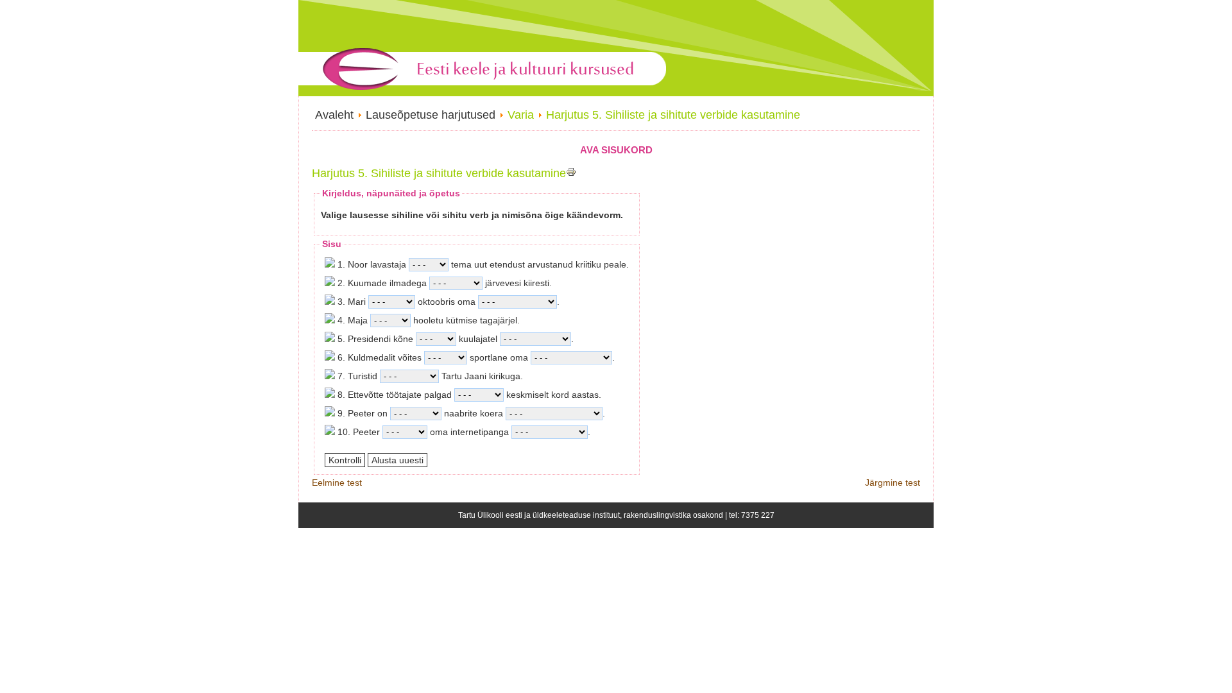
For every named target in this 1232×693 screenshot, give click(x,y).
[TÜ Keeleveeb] (482, 93)
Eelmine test (337, 482)
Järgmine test (892, 482)
